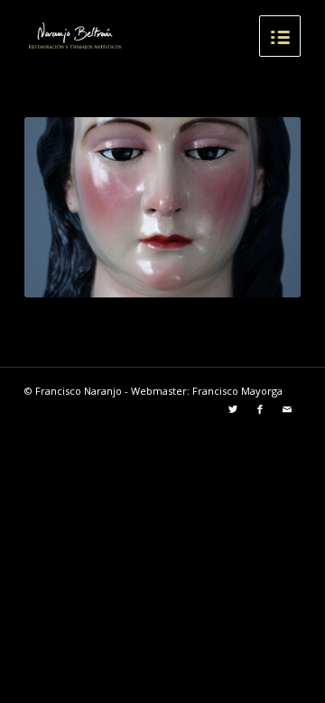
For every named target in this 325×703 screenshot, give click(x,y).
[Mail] (287, 409)
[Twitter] (232, 409)
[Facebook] (260, 409)
